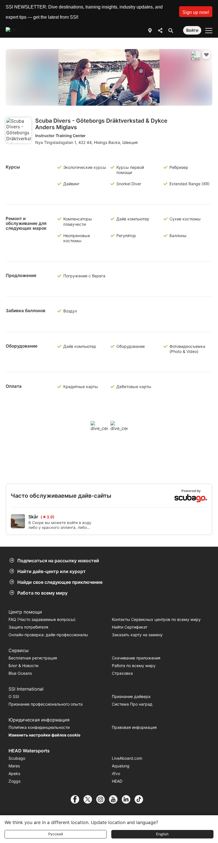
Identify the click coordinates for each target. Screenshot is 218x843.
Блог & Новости (23, 665)
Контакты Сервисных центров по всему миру (156, 619)
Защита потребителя (28, 627)
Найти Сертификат (129, 627)
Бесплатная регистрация (33, 657)
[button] (195, 11)
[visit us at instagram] (102, 799)
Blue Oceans (20, 673)
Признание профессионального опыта (46, 704)
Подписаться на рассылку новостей (58, 560)
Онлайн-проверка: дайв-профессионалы (48, 634)
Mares (14, 765)
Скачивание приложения (136, 657)
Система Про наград (132, 704)
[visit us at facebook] (77, 799)
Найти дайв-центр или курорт (51, 571)
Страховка (122, 673)
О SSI (14, 696)
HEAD (117, 781)
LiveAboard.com (127, 758)
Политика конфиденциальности (39, 727)
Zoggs (14, 781)
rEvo (116, 773)
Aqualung (120, 765)
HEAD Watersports (29, 750)
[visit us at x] (89, 799)
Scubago (17, 758)
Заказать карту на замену (137, 634)
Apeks (14, 773)
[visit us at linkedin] (128, 799)
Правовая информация (134, 727)
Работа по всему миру (42, 593)
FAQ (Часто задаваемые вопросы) (42, 619)
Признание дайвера (131, 696)
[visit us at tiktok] (141, 799)
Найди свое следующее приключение (59, 582)
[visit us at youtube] (115, 799)
